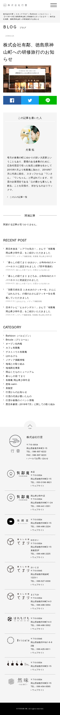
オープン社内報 (14, 343)
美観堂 (9, 388)
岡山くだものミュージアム (20, 371)
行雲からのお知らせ (41, 269)
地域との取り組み (15, 363)
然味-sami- (12, 384)
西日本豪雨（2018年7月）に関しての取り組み (30, 404)
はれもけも (21, 301)
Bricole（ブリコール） (18, 339)
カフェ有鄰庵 (13, 347)
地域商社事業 (13, 367)
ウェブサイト (38, 485)
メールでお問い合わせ (37, 458)
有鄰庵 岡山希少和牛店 (42, 256)
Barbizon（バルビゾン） (19, 335)
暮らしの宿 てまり (24, 269)
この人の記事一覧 (18, 197)
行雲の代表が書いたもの (19, 396)
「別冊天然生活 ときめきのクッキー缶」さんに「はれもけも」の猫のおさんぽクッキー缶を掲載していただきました (31, 293)
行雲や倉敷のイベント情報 (20, 400)
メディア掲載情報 (24, 256)
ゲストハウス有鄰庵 (16, 351)
